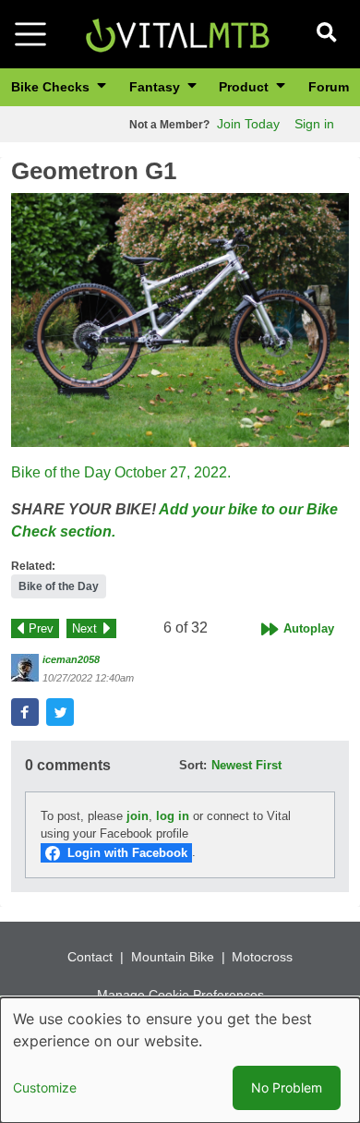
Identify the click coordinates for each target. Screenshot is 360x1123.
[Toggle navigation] (30, 34)
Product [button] (245, 86)
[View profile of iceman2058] (25, 668)
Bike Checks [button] (52, 86)
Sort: (193, 765)
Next (84, 628)
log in (172, 816)
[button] (180, 320)
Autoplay (308, 628)
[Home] (177, 33)
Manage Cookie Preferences (180, 994)
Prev (41, 628)
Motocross (262, 956)
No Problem (286, 1087)
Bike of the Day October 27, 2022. (121, 472)
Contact (90, 956)
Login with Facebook (127, 853)
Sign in (314, 123)
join (137, 816)
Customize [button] (45, 1087)
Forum (328, 86)
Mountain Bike (172, 956)
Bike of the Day (58, 586)
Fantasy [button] (156, 86)
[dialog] (180, 1060)
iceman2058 (71, 659)
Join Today (248, 123)
